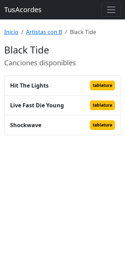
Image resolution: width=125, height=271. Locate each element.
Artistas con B (44, 32)
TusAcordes (23, 9)
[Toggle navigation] (111, 10)
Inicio (11, 32)
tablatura (102, 85)
